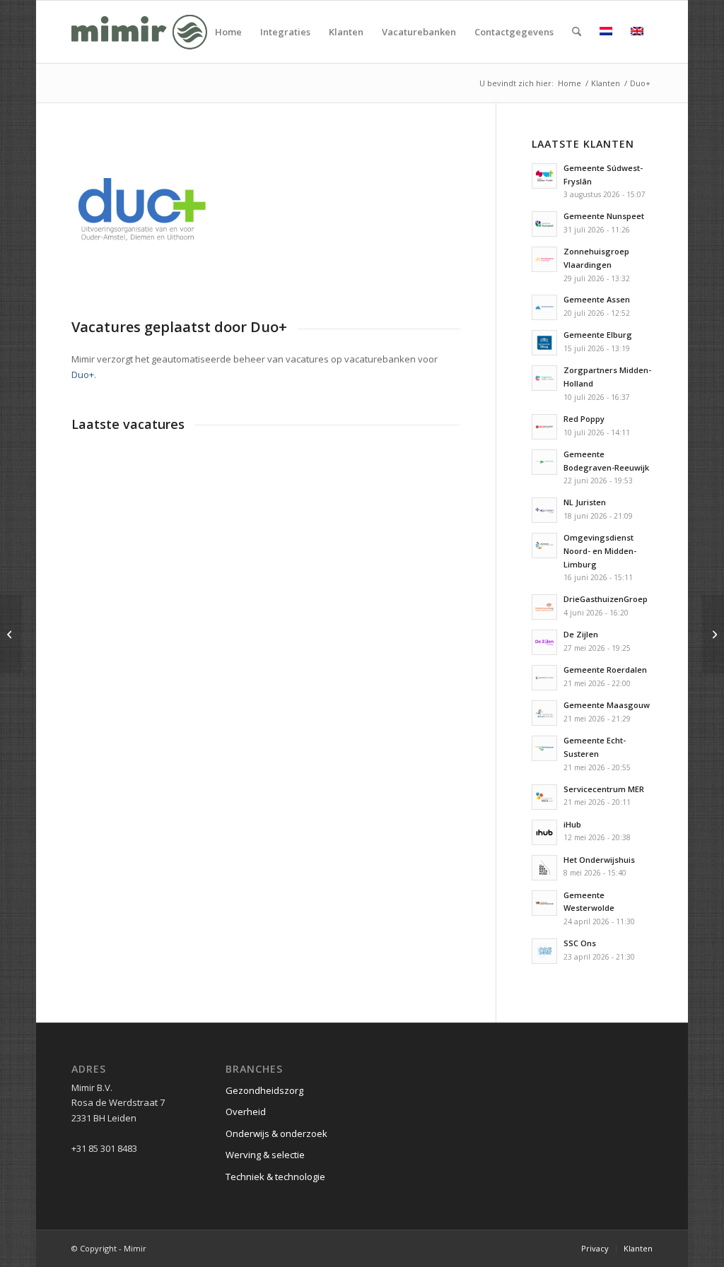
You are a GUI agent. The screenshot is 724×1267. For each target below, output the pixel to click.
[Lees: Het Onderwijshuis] (544, 867)
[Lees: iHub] (544, 832)
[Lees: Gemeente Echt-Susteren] (544, 748)
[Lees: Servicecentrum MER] (544, 797)
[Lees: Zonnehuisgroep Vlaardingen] (544, 259)
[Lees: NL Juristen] (544, 510)
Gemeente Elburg (598, 334)
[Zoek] (576, 32)
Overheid (246, 1111)
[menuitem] (228, 32)
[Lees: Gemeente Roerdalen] (544, 677)
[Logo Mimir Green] (139, 32)
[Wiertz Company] (11, 634)
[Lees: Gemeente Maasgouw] (544, 713)
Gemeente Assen (597, 299)
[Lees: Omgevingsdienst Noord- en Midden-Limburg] (544, 545)
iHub (572, 824)
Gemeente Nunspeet (604, 216)
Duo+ (82, 374)
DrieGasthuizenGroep (606, 599)
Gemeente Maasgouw (607, 705)
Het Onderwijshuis (599, 859)
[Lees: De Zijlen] (544, 642)
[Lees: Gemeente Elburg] (544, 342)
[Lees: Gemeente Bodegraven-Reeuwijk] (544, 462)
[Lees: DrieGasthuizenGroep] (544, 607)
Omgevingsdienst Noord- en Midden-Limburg (600, 551)
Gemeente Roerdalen (605, 669)
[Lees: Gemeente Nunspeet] (544, 224)
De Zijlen (581, 634)
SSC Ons (580, 943)
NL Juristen (585, 502)
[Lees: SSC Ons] (544, 951)
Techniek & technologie (275, 1176)
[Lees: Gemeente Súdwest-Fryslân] (544, 176)
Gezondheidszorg (264, 1090)
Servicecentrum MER (604, 789)
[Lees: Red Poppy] (544, 427)
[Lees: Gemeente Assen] (544, 307)
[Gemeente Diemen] (713, 634)
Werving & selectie (265, 1154)
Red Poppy (584, 418)
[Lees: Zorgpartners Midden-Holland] (544, 378)
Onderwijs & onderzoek (276, 1133)
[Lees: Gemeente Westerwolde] (544, 903)
